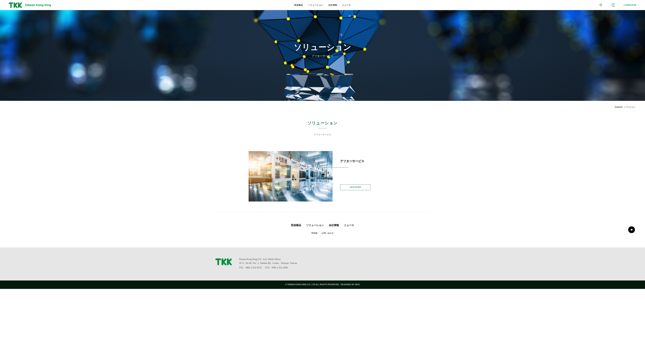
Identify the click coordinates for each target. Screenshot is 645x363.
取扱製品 (296, 225)
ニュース (349, 225)
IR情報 (314, 233)
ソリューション (315, 225)
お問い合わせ (327, 233)
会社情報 (334, 225)
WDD (357, 284)
